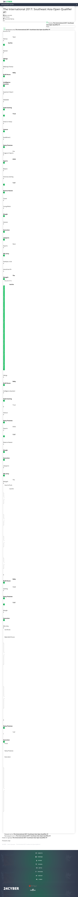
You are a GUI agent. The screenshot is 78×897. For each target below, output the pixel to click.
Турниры (40, 864)
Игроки (40, 860)
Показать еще (6, 841)
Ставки (40, 879)
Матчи (40, 868)
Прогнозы (40, 871)
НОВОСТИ (40, 853)
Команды (40, 856)
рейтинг (40, 875)
